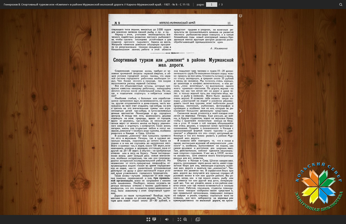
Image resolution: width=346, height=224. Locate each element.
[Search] (341, 5)
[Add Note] (240, 17)
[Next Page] (240, 111)
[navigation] (211, 4)
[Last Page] (240, 207)
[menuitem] (341, 4)
